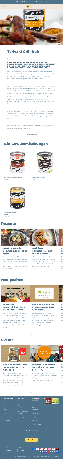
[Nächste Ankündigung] (60, 2)
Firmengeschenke (8, 406)
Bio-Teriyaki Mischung (38, 177)
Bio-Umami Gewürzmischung (13, 177)
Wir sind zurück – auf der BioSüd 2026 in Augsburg (15, 367)
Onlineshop (45, 126)
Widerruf (20, 421)
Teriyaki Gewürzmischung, (28, 72)
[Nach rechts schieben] (35, 276)
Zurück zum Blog (32, 135)
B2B (19, 402)
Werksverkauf (35, 404)
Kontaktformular (36, 424)
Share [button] (10, 58)
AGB (53, 456)
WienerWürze (27, 88)
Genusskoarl (19, 456)
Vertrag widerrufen (31, 440)
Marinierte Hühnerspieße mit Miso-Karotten (42, 251)
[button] (3, 6)
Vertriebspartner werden (22, 407)
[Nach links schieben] (28, 276)
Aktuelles (6, 409)
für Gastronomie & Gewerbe (23, 413)
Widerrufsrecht (36, 456)
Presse (6, 413)
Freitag (34, 417)
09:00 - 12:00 (35, 421)
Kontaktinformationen (47, 458)
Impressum (7, 420)
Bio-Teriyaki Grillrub (10, 212)
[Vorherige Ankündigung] (3, 2)
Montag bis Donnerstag (35, 408)
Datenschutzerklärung (45, 456)
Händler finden (8, 417)
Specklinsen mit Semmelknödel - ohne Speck (15, 251)
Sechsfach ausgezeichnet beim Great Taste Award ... (14, 307)
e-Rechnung (21, 417)
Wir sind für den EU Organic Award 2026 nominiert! (43, 307)
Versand (57, 456)
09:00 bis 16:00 (36, 413)
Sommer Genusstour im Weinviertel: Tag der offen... (43, 367)
